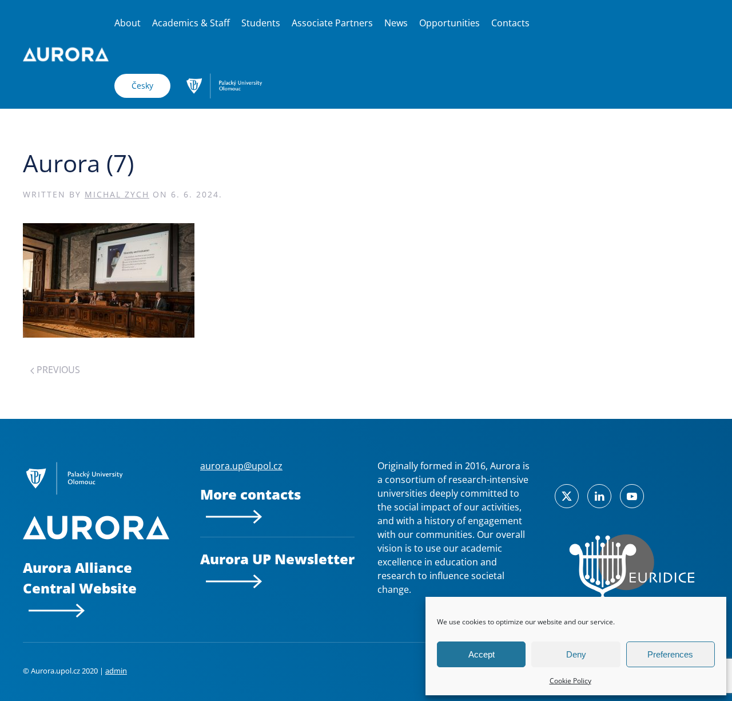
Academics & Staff (191, 23)
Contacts (510, 23)
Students (260, 23)
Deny (576, 654)
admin (116, 671)
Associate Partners (332, 23)
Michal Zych (117, 194)
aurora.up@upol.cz (241, 466)
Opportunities (449, 23)
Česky (142, 85)
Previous (57, 369)
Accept (481, 654)
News (396, 23)
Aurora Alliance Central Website (80, 577)
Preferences (670, 654)
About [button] (127, 23)
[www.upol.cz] (224, 84)
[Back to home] (65, 54)
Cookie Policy (570, 681)
